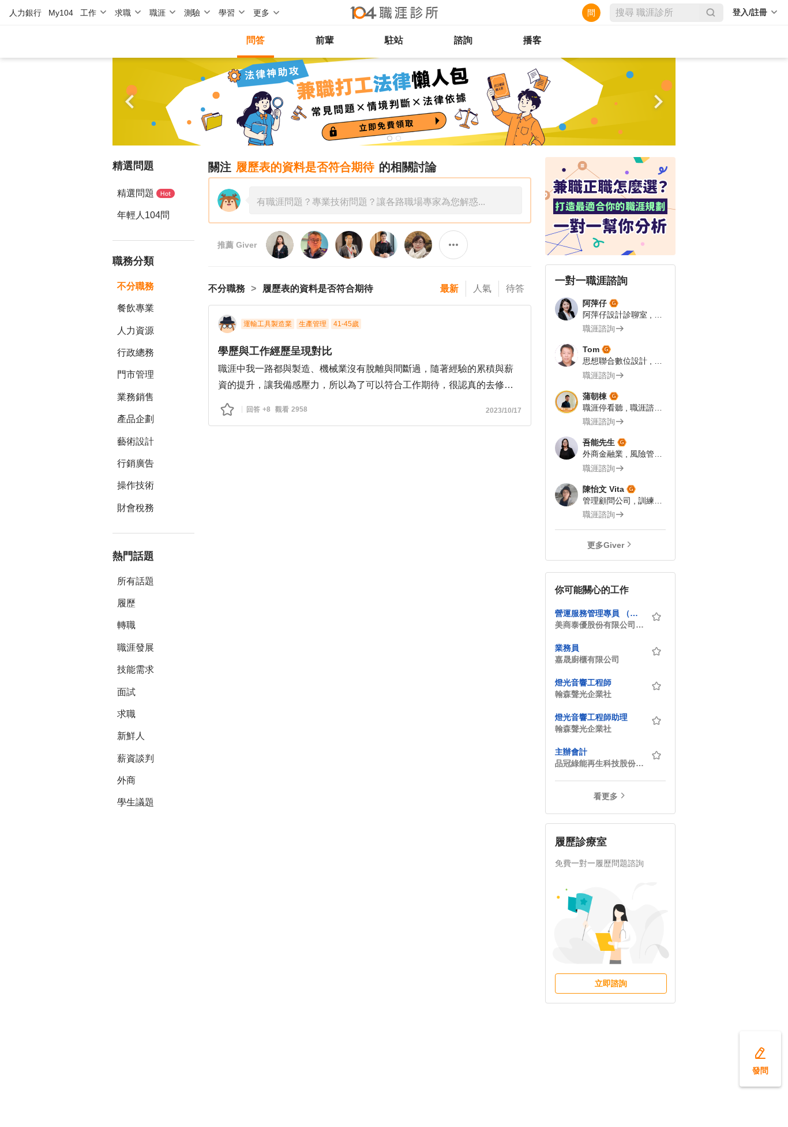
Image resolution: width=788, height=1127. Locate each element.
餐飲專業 (135, 308)
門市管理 (135, 374)
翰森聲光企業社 (583, 694)
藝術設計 (135, 441)
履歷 (126, 603)
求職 (126, 714)
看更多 (606, 796)
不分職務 (135, 286)
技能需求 (135, 669)
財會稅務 (135, 508)
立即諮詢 (611, 983)
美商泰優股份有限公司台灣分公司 (599, 624)
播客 (532, 40)
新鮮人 (131, 736)
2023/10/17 (503, 410)
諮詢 (463, 40)
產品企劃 (135, 419)
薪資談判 (135, 758)
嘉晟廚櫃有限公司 (587, 659)
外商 (126, 780)
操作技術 (135, 485)
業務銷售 (135, 397)
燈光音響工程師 (583, 682)
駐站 (394, 40)
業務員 (567, 647)
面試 (126, 692)
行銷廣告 (135, 463)
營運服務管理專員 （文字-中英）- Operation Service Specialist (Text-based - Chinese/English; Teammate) (599, 613)
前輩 (325, 40)
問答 (255, 40)
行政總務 (135, 352)
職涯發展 (135, 647)
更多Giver (605, 545)
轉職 (126, 625)
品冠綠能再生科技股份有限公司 (599, 763)
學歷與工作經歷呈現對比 (275, 351)
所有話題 (135, 581)
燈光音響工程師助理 (591, 717)
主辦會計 (571, 751)
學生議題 (135, 802)
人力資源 (135, 330)
